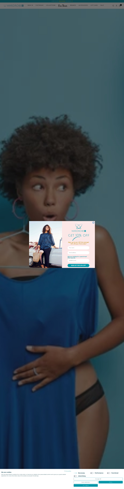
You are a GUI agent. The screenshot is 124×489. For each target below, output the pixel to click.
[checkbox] (75, 473)
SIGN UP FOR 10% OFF (78, 265)
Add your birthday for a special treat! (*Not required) (77, 257)
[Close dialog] (93, 222)
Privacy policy (67, 471)
